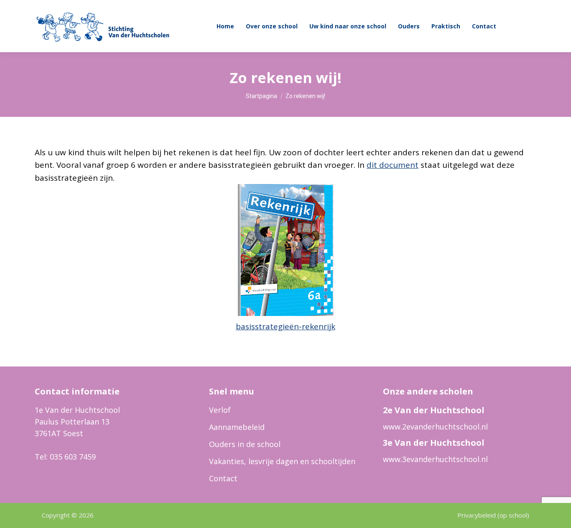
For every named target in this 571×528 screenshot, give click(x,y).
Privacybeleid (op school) (493, 515)
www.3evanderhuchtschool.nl (435, 459)
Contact (223, 478)
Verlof (220, 410)
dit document (392, 164)
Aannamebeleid (237, 427)
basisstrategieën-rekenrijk (285, 326)
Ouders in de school (244, 444)
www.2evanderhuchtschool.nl (435, 427)
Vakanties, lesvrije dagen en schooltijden (282, 461)
